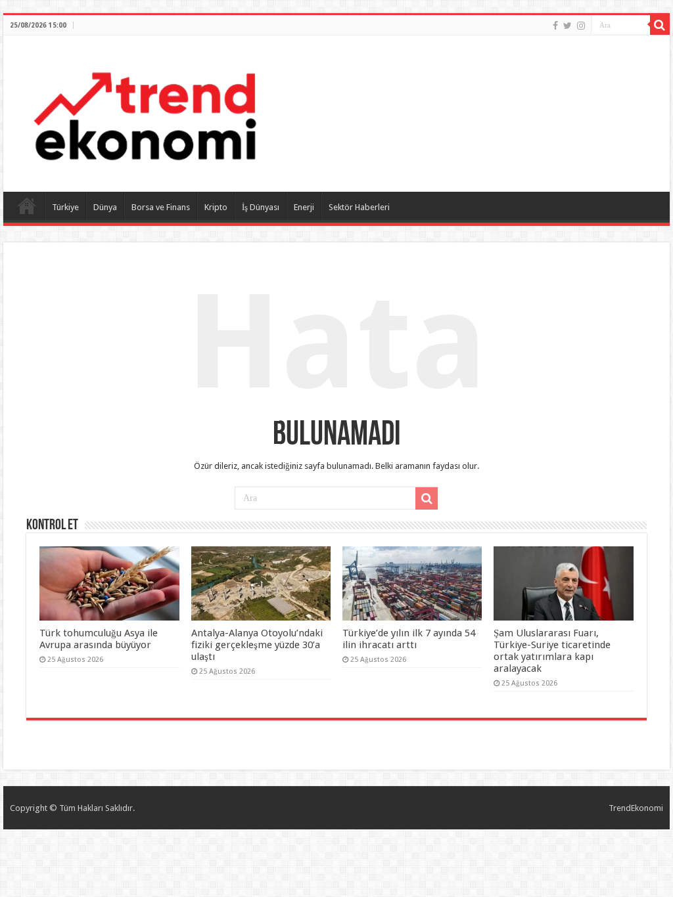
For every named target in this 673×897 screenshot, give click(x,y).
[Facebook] (555, 25)
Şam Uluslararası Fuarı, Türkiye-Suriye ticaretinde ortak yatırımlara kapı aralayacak (552, 650)
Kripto (215, 207)
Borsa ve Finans (160, 207)
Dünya (105, 207)
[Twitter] (567, 25)
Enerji (304, 207)
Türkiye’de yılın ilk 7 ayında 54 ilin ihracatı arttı (408, 639)
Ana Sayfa (27, 205)
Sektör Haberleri (359, 207)
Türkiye (65, 207)
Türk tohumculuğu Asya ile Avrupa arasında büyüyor (98, 639)
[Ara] (660, 25)
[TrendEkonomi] (144, 111)
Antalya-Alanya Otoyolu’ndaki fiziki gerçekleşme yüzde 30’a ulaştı (257, 645)
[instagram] (581, 25)
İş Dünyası (260, 207)
